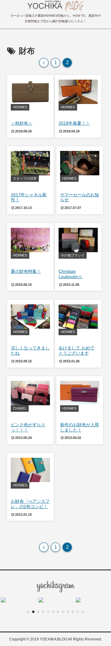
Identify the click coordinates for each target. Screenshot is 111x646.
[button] (28, 612)
